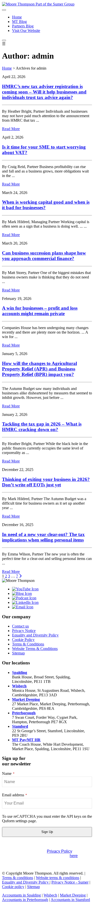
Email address (14, 795)
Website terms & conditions (57, 878)
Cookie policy (13, 887)
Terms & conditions (17, 878)
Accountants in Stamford (70, 900)
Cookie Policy (23, 639)
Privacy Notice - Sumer (69, 882)
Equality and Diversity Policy (35, 635)
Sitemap (18, 653)
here (74, 856)
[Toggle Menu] (4, 10)
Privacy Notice (24, 631)
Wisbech (19, 686)
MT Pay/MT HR (26, 740)
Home (17, 17)
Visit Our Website (26, 30)
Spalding (19, 672)
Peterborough (24, 713)
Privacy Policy (59, 851)
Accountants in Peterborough (25, 900)
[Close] (4, 40)
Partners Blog (23, 26)
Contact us (20, 626)
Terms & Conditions (28, 644)
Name (8, 773)
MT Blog (19, 21)
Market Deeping (26, 699)
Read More (11, 129)
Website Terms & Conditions (35, 648)
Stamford (20, 726)
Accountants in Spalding (21, 895)
